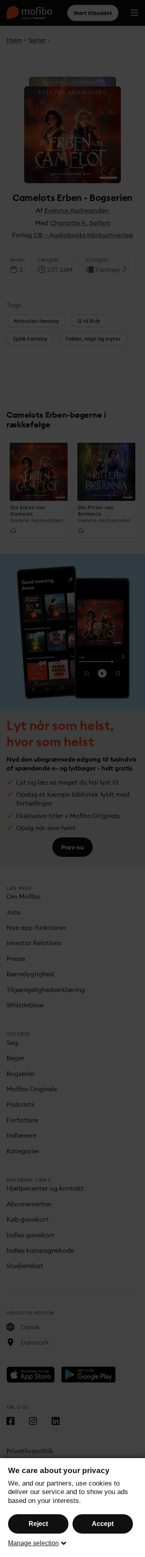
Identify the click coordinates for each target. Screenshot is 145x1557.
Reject (38, 1523)
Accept (103, 1523)
